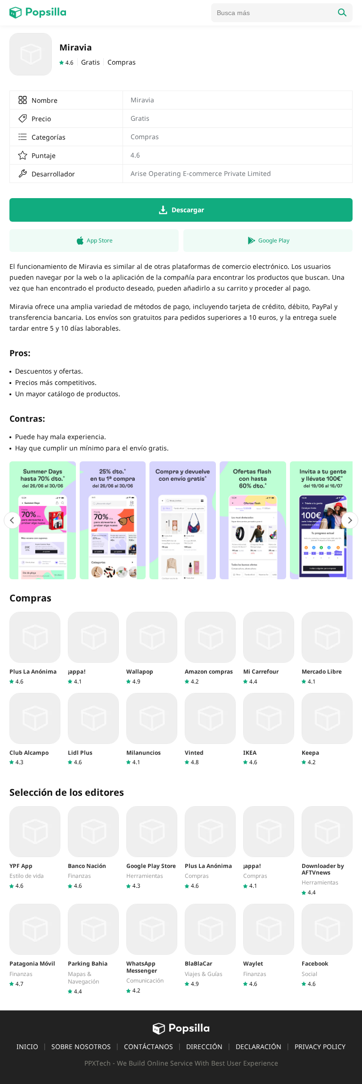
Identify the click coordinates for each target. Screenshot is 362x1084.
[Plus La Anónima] (34, 648)
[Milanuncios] (151, 729)
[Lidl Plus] (93, 729)
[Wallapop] (151, 648)
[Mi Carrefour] (268, 648)
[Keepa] (327, 729)
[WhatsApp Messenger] (151, 949)
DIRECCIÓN (204, 1046)
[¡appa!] (93, 648)
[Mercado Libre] (327, 648)
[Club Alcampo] (34, 729)
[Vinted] (210, 729)
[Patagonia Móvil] (34, 945)
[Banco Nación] (93, 848)
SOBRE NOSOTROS (81, 1046)
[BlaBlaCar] (210, 945)
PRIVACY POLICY (320, 1046)
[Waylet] (268, 945)
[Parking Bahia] (93, 949)
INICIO (27, 1046)
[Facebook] (327, 945)
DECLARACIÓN (258, 1046)
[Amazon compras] (210, 648)
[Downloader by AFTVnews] (327, 851)
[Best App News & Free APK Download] (37, 12)
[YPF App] (34, 848)
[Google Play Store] (151, 848)
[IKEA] (268, 729)
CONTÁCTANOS (148, 1046)
